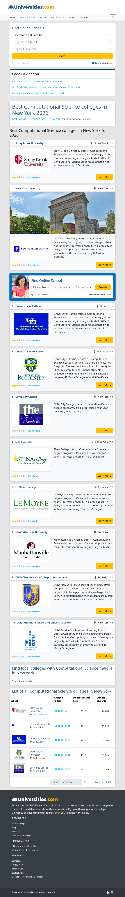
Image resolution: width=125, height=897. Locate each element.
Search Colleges (19, 823)
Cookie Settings (18, 873)
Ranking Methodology (21, 835)
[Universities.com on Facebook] (108, 892)
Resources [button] (84, 17)
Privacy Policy (17, 865)
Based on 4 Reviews (31, 177)
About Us (16, 831)
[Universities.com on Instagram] (112, 892)
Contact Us (16, 861)
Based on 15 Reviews (32, 265)
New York (55, 119)
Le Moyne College (25, 487)
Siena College (23, 442)
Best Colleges (19, 119)
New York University (27, 188)
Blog (14, 827)
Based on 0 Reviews (31, 431)
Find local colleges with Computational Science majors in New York (46, 87)
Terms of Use (17, 868)
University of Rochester (29, 351)
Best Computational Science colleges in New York (37, 81)
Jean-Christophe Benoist (33, 232)
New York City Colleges (22, 681)
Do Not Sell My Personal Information (27, 877)
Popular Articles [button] (58, 17)
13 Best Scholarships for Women (26, 850)
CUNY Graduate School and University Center (44, 622)
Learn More (104, 177)
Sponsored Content (20, 63)
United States (38, 119)
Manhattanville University (31, 532)
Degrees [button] (12, 17)
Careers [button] (72, 17)
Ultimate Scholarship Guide (24, 846)
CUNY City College (26, 396)
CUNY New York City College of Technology (41, 577)
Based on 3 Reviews (31, 340)
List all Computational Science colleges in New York (38, 93)
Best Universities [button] (27, 17)
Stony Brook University (29, 143)
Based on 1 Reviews (31, 476)
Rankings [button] (43, 17)
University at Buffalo (28, 306)
